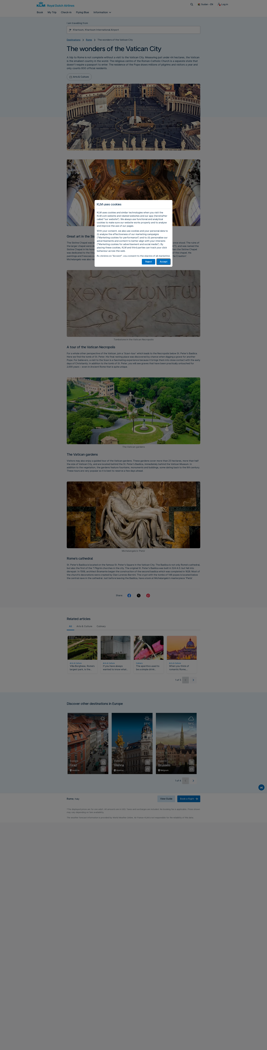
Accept (163, 261)
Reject (148, 261)
